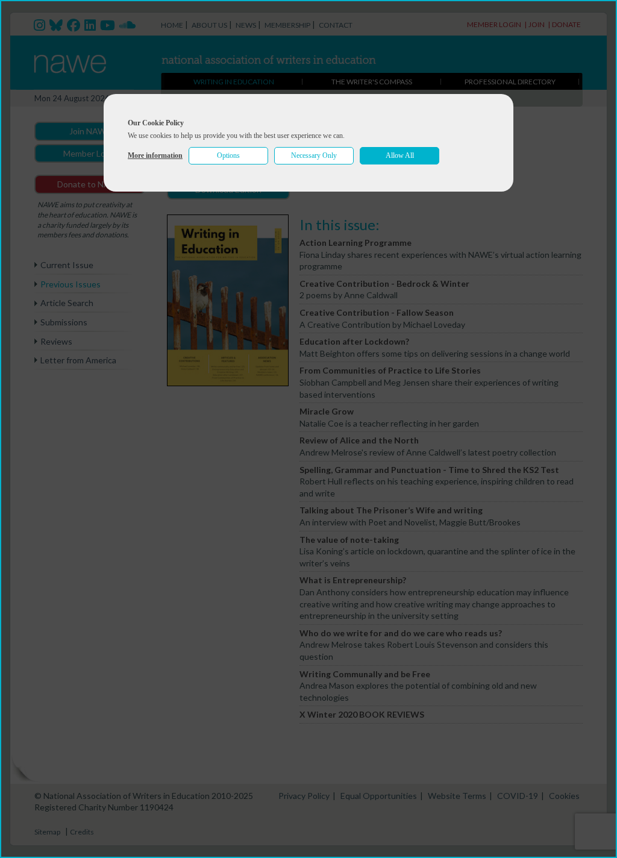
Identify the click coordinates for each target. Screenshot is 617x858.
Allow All (400, 155)
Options (228, 155)
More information (155, 155)
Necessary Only (314, 155)
